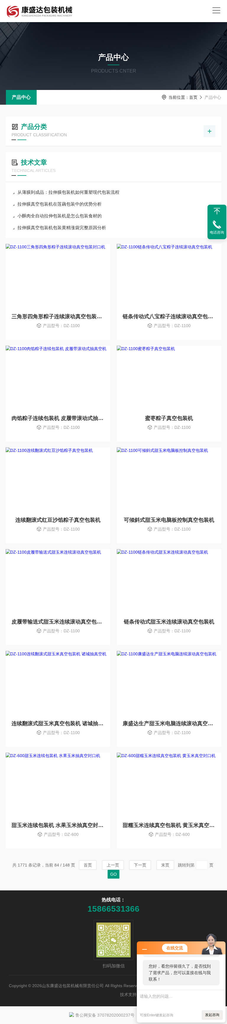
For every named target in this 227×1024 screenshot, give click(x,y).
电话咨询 (217, 232)
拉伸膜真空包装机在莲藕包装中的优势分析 (59, 203)
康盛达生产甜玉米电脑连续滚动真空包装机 (169, 723)
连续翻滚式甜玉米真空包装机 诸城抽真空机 (58, 723)
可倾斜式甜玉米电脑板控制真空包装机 (169, 520)
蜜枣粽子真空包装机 (169, 418)
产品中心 (21, 97)
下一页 (140, 865)
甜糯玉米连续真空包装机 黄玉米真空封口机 (169, 825)
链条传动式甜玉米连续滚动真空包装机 (169, 622)
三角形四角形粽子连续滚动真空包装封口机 (58, 316)
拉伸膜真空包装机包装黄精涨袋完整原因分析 (61, 227)
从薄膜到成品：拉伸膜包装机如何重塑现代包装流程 (68, 192)
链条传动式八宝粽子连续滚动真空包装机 (169, 316)
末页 (165, 865)
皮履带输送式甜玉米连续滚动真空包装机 (58, 622)
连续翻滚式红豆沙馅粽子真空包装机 (57, 520)
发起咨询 (212, 1015)
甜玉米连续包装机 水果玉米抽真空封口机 (58, 825)
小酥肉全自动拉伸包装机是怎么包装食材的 (59, 215)
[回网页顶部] (217, 211)
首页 (193, 97)
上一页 (113, 865)
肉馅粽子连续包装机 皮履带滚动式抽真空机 (58, 418)
